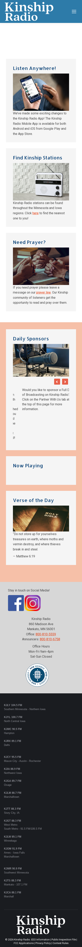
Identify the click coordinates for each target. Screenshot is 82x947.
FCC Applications (24, 914)
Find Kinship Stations (37, 157)
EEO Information (40, 910)
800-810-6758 (50, 610)
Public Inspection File (64, 910)
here (35, 213)
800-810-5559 (46, 605)
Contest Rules (60, 914)
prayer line (43, 292)
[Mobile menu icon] (74, 12)
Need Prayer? (29, 242)
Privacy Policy (43, 914)
